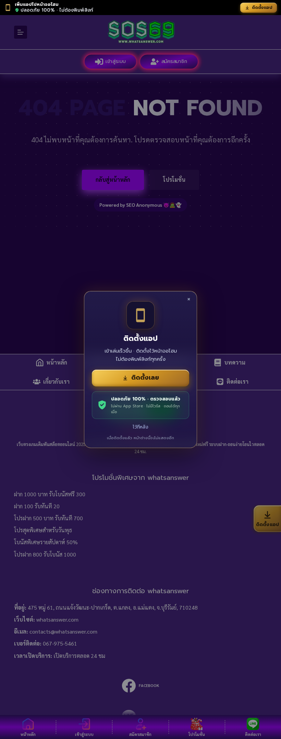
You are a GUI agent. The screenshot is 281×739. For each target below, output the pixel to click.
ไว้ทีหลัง (140, 427)
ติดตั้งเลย (145, 377)
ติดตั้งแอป (262, 7)
